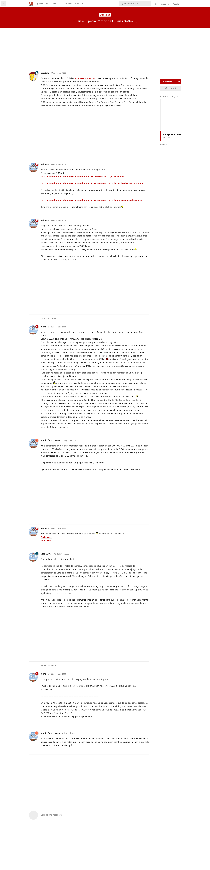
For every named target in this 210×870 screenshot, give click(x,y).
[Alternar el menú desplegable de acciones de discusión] (179, 81)
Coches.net (46, 537)
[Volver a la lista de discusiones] (3, 3)
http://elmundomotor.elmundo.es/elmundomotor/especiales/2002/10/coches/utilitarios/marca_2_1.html (92, 183)
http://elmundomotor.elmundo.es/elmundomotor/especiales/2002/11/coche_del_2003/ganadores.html (91, 200)
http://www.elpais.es (85, 78)
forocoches (46, 540)
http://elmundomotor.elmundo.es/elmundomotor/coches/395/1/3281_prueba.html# (82, 176)
